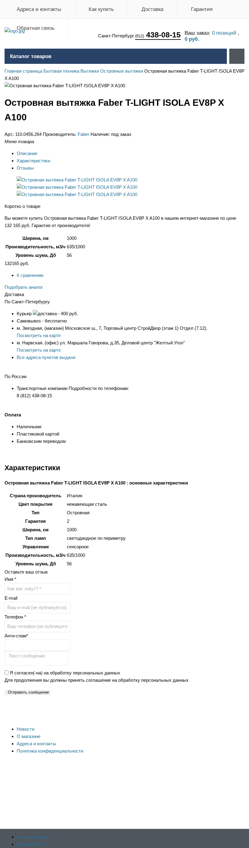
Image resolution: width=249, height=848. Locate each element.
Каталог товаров (30, 56)
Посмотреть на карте (39, 335)
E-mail (11, 598)
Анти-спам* (16, 635)
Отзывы (25, 168)
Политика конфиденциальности (50, 750)
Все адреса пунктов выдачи (46, 357)
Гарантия (202, 9)
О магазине (28, 736)
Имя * (10, 579)
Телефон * (15, 616)
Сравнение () (31, 844)
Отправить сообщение (28, 692)
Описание (27, 153)
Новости (25, 729)
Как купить (101, 9)
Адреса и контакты (39, 9)
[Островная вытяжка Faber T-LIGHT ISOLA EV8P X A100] (77, 179)
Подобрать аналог (24, 287)
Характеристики (33, 160)
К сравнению (30, 275)
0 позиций (225, 33)
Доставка (152, 9)
